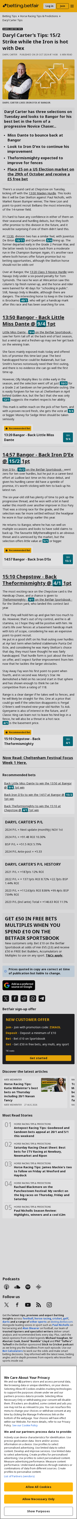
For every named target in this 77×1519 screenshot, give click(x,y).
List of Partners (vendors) (19, 1476)
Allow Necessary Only (38, 1499)
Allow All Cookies (38, 1487)
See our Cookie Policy (25, 1425)
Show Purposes (38, 1511)
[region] (38, 1442)
